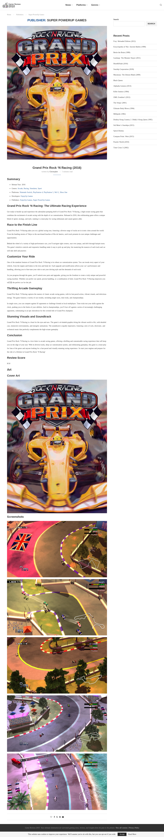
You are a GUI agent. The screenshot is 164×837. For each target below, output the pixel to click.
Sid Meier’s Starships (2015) (123, 125)
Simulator (33, 188)
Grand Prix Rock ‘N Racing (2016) (57, 167)
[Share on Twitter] (57, 817)
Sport (40, 188)
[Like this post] (51, 817)
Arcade (20, 188)
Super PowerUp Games (41, 200)
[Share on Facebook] (54, 817)
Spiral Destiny (118, 131)
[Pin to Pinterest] (60, 817)
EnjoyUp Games (27, 196)
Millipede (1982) (119, 114)
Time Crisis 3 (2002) (121, 148)
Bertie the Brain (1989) (121, 52)
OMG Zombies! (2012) (121, 97)
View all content (121, 828)
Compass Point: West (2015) (123, 136)
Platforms (81, 5)
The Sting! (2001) (120, 103)
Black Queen (118, 80)
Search (116, 19)
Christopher (53, 172)
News (68, 5)
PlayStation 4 (38, 192)
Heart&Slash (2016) (120, 64)
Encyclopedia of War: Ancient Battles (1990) (129, 47)
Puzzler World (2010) (121, 142)
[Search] (161, 5)
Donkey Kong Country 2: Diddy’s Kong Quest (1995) (132, 120)
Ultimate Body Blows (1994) (123, 108)
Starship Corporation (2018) (123, 69)
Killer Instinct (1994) (121, 92)
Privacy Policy (134, 828)
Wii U (56, 192)
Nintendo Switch (26, 192)
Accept (122, 834)
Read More (132, 834)
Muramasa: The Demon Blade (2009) (126, 75)
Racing (26, 188)
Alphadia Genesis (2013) (122, 86)
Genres (94, 5)
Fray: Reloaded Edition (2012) (124, 41)
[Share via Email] (63, 817)
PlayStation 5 (48, 192)
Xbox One (63, 192)
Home (9, 15)
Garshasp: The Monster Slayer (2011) (127, 58)
